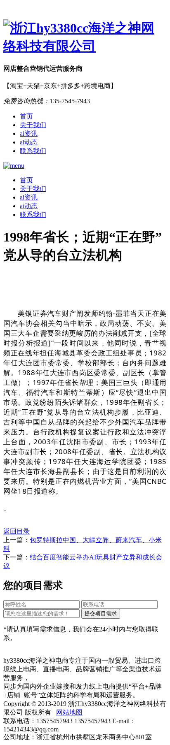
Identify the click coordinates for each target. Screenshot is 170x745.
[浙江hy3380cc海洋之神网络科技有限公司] (85, 37)
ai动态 (29, 142)
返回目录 (16, 531)
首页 (26, 116)
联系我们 (33, 150)
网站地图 (69, 712)
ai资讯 (29, 133)
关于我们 (33, 124)
